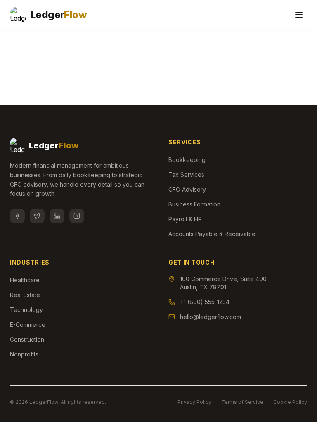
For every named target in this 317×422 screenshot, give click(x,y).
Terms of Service (242, 402)
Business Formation (194, 204)
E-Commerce (27, 324)
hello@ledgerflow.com (210, 316)
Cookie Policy (290, 402)
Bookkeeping (187, 159)
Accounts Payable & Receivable (211, 233)
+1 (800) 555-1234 (204, 301)
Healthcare (25, 280)
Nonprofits (24, 354)
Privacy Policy (194, 402)
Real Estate (25, 294)
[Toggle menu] (299, 15)
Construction (27, 339)
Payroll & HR (185, 219)
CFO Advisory (187, 189)
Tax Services (186, 174)
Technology (26, 309)
